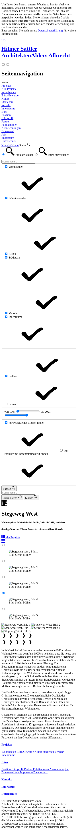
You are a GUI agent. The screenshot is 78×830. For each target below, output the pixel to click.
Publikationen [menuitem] (9, 124)
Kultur (38, 751)
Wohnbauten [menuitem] (8, 92)
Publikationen (41, 769)
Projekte (6, 85)
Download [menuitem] (7, 131)
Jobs (17, 772)
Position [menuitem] (6, 115)
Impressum (26, 772)
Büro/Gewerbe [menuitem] (10, 95)
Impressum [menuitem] (7, 137)
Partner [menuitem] (5, 121)
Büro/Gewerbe (25, 751)
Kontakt (6, 145)
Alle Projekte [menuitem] (9, 88)
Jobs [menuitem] (4, 134)
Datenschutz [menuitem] (8, 141)
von (10, 411)
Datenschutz (40, 772)
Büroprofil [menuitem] (7, 118)
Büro (4, 111)
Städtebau (49, 751)
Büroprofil (17, 769)
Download (7, 772)
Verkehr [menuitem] (6, 105)
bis (46, 411)
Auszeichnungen (59, 769)
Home (15, 145)
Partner (28, 769)
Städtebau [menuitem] (7, 101)
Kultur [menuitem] (5, 98)
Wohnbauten (9, 751)
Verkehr (59, 751)
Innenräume (8, 755)
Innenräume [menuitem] (8, 108)
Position (6, 769)
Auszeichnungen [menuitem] (11, 128)
